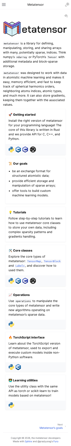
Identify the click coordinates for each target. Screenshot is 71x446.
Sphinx (28, 441)
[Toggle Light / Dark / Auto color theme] (67, 4)
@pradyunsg (44, 441)
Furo (55, 441)
